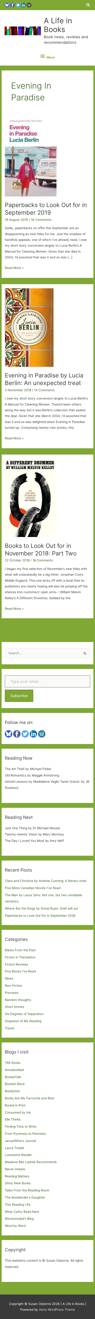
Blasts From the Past (20, 950)
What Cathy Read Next (22, 1212)
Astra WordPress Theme (57, 1309)
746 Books (13, 1063)
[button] (88, 5)
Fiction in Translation (20, 957)
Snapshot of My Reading (23, 1021)
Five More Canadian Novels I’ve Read (32, 888)
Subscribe (19, 695)
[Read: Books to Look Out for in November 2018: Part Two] (30, 497)
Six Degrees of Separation (24, 1014)
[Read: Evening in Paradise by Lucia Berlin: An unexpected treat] (29, 327)
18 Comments (43, 560)
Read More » (14, 268)
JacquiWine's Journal (20, 1141)
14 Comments (44, 390)
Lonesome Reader (18, 1155)
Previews (11, 993)
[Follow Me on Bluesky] (7, 5)
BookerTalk (13, 1077)
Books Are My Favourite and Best (29, 1098)
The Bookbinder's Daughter (25, 1197)
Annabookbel (14, 1070)
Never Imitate (15, 1169)
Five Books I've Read (20, 971)
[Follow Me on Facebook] (12, 5)
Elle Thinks (13, 1119)
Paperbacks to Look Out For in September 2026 (40, 915)
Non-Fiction (13, 985)
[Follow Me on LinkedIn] (23, 5)
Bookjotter (12, 1091)
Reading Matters (17, 1176)
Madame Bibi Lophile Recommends (31, 1162)
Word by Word (15, 1226)
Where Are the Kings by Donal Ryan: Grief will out (41, 908)
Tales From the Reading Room (27, 1190)
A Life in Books (58, 25)
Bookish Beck (15, 1084)
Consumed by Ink (18, 1112)
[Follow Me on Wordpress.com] (29, 5)
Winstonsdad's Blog (19, 1218)
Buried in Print (15, 1105)
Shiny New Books (18, 1183)
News (9, 978)
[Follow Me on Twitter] (18, 5)
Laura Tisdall (14, 1148)
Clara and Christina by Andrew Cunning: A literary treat (45, 881)
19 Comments (41, 220)
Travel (9, 1028)
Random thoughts (18, 1000)
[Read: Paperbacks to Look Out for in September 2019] (30, 157)
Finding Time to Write (20, 1126)
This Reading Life (17, 1204)
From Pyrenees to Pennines (25, 1133)
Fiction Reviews (16, 964)
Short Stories (14, 1007)
